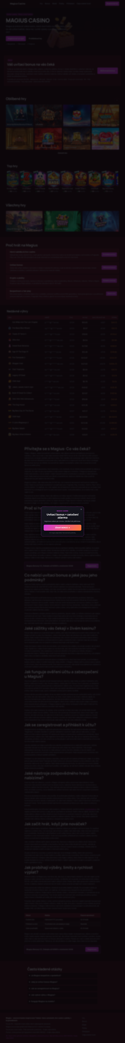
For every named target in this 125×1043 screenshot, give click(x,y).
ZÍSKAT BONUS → (62, 527)
